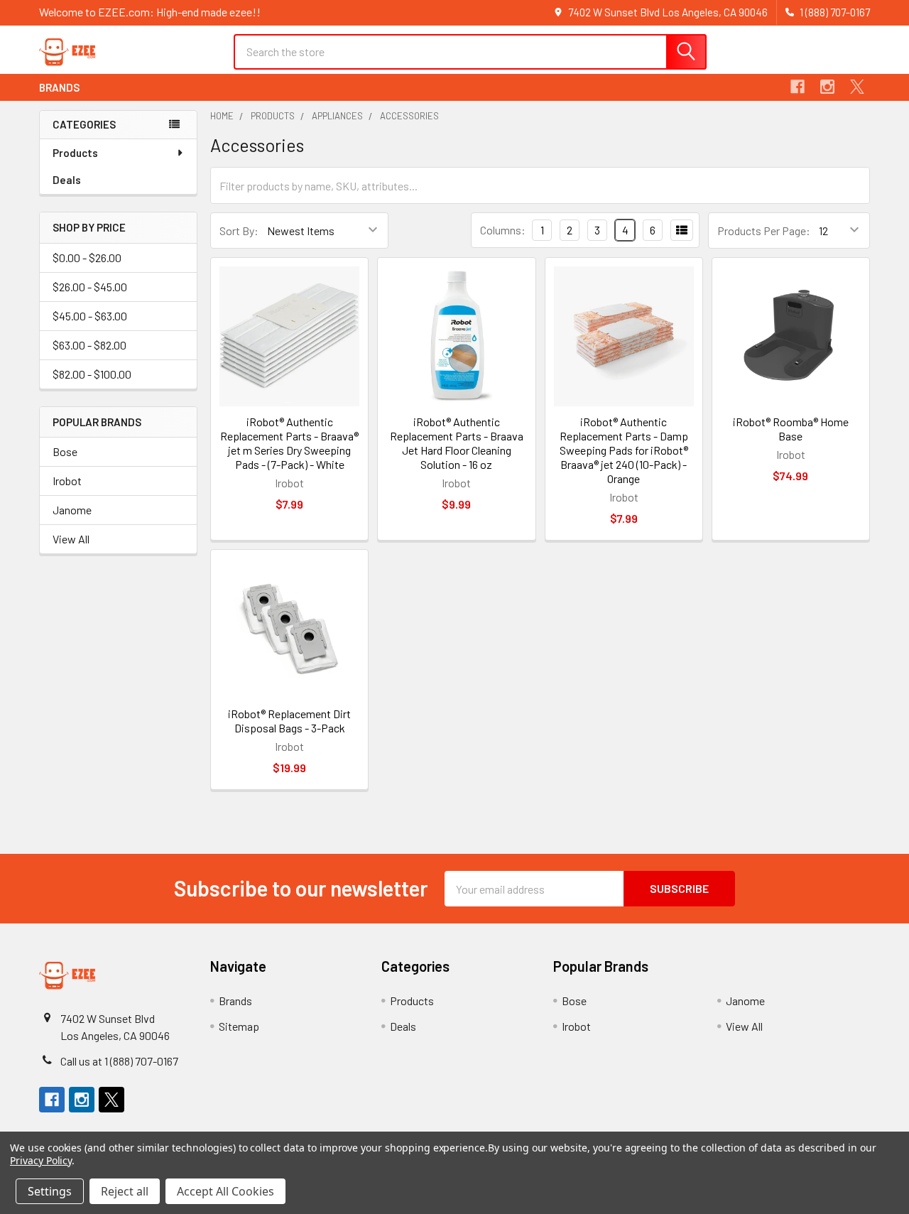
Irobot (67, 480)
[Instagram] (827, 86)
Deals (67, 179)
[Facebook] (797, 86)
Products (75, 152)
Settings (50, 1191)
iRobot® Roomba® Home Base (791, 429)
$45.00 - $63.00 (90, 316)
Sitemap (239, 1026)
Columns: (503, 230)
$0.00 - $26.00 (87, 257)
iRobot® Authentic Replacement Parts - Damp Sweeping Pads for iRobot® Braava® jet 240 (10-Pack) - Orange (624, 450)
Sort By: (238, 230)
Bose (65, 451)
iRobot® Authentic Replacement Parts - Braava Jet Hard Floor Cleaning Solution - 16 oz (456, 443)
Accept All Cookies (225, 1191)
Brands (59, 87)
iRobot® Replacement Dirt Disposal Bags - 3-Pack (289, 721)
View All (71, 539)
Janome (72, 509)
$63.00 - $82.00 (89, 345)
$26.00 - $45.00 (90, 286)
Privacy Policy (41, 1160)
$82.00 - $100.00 (92, 374)
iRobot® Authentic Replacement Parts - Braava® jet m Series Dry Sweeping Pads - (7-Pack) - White (289, 443)
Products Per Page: (763, 230)
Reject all (124, 1191)
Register (783, 58)
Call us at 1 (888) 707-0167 (119, 1061)
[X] (857, 86)
